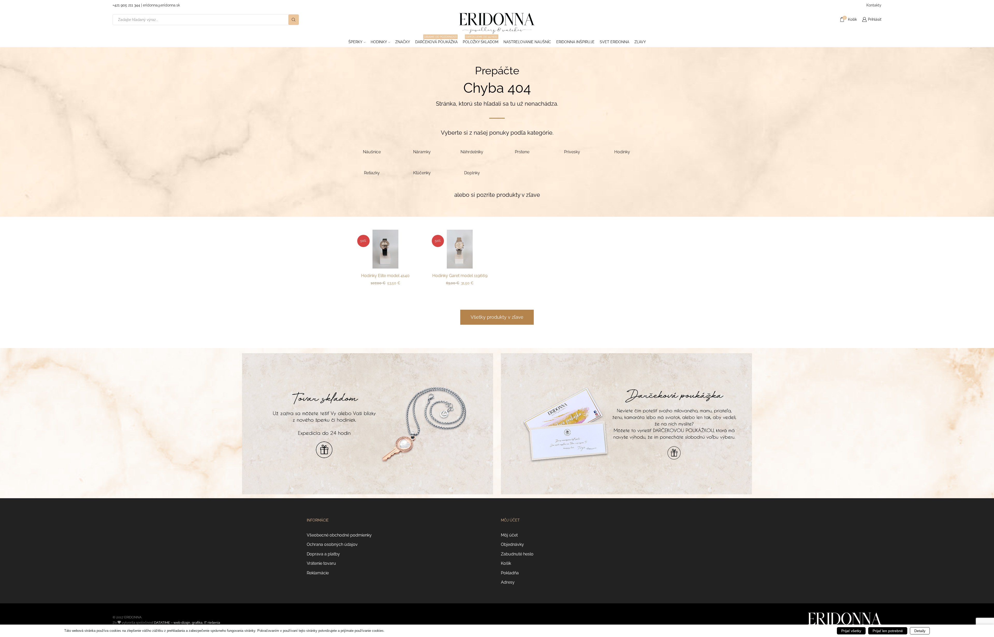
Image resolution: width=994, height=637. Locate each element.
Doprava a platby (323, 554)
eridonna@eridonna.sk (161, 5)
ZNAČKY (402, 42)
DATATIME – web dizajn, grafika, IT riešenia (187, 623)
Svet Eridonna (614, 42)
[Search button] (293, 20)
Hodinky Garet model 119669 (459, 275)
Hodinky (379, 42)
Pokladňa (510, 572)
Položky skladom (480, 40)
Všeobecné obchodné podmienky (339, 535)
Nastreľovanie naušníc (527, 42)
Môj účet (509, 535)
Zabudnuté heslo (517, 554)
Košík (506, 563)
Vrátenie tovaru (321, 563)
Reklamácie (318, 572)
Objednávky (512, 544)
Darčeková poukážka (436, 40)
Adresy (508, 582)
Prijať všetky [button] (851, 631)
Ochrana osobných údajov (332, 544)
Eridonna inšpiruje (575, 42)
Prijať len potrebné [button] (888, 631)
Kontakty (873, 5)
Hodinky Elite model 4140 (385, 275)
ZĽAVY (640, 42)
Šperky (355, 42)
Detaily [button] (919, 631)
